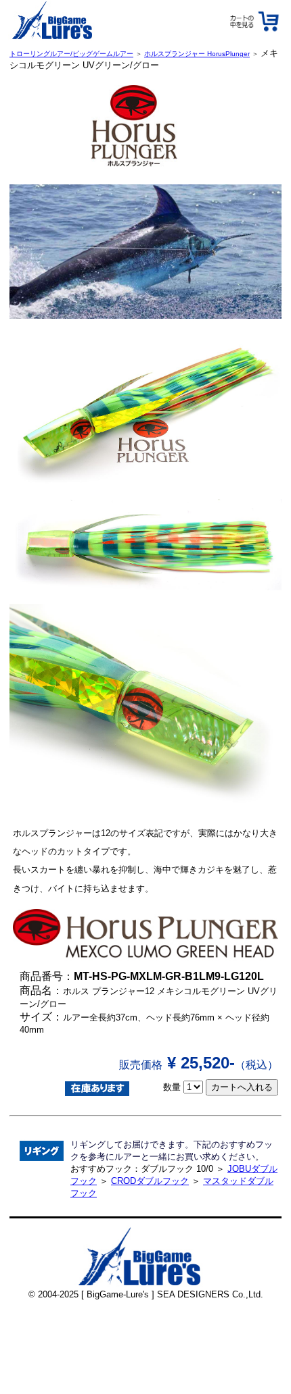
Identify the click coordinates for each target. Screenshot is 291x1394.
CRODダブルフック (150, 1181)
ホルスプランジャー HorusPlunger (197, 53)
